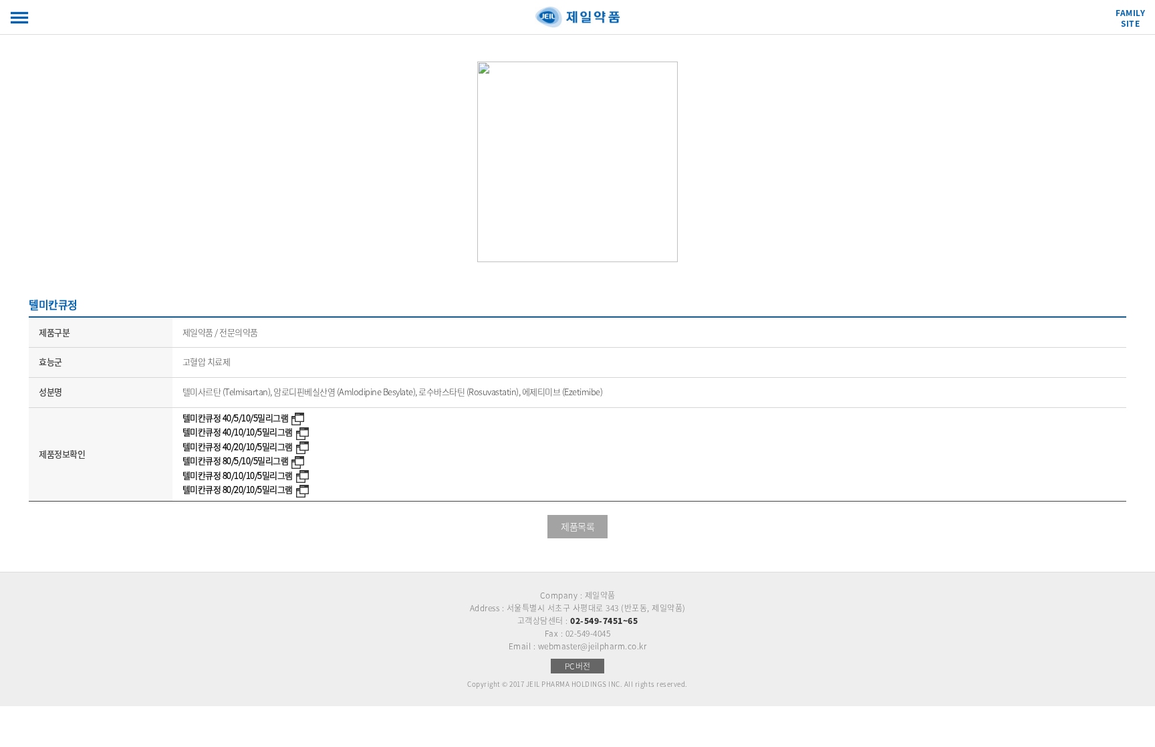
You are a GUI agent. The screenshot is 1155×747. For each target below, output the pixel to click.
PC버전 (578, 666)
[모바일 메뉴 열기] (19, 18)
